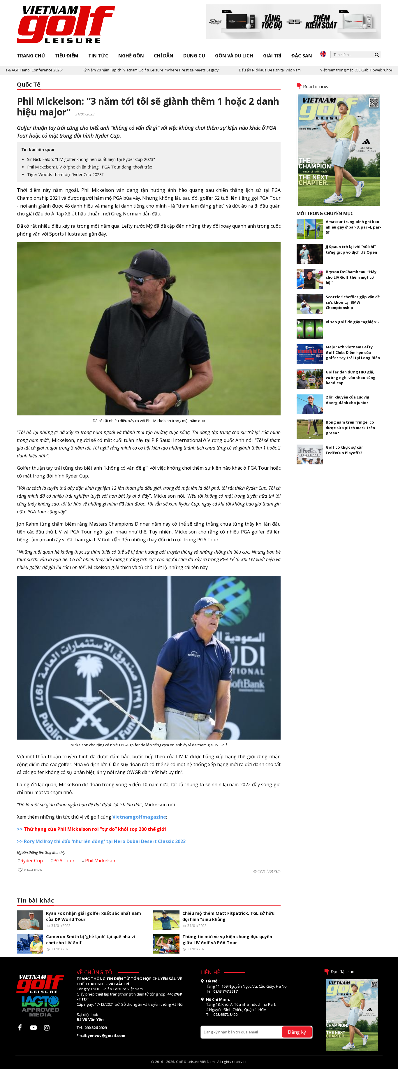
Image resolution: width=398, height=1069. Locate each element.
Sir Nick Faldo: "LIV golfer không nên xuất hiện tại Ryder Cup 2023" (91, 159)
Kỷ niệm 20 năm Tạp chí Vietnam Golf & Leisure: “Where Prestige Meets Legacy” (126, 70)
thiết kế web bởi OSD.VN (199, 1066)
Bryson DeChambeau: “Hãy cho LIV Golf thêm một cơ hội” (351, 277)
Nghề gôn (131, 55)
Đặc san (301, 55)
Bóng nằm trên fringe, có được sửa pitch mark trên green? (350, 427)
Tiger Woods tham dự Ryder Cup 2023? (65, 174)
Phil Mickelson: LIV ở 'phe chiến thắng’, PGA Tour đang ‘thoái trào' (90, 167)
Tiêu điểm (66, 55)
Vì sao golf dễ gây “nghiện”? (353, 321)
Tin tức (98, 55)
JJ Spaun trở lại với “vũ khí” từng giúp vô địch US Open (351, 249)
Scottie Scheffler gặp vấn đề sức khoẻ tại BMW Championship (353, 302)
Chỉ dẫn (163, 55)
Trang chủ (31, 55)
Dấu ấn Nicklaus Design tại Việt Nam (245, 70)
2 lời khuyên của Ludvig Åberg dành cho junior (347, 399)
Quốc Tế (28, 84)
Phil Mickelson (101, 860)
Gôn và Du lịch (234, 55)
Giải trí (272, 55)
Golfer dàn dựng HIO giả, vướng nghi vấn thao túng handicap (351, 377)
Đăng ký (297, 1031)
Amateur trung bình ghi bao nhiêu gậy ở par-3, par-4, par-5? (353, 227)
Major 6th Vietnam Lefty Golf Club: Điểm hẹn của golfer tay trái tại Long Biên (353, 352)
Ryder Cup (31, 860)
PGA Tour (64, 860)
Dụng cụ (194, 55)
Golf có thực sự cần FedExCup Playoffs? (345, 450)
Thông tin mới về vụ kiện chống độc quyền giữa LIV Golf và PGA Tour (227, 939)
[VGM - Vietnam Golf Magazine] (66, 25)
